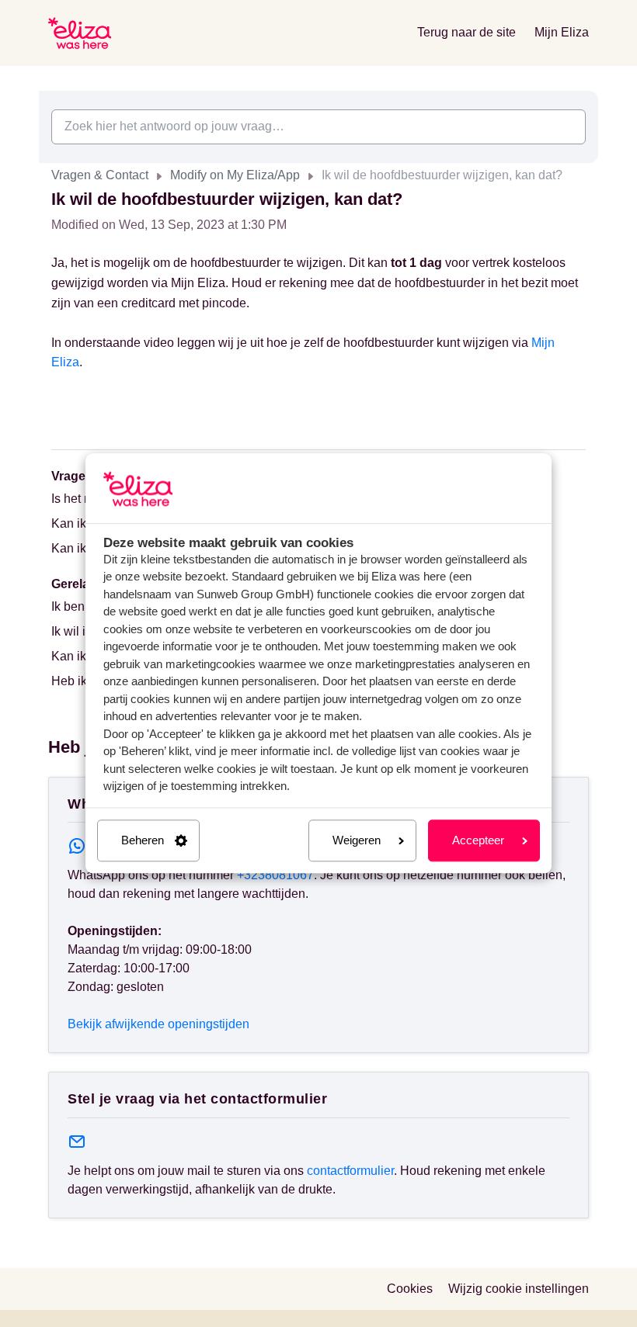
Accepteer (478, 840)
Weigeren (356, 840)
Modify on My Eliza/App (235, 175)
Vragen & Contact (99, 175)
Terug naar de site (466, 32)
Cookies (410, 1288)
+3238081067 (275, 875)
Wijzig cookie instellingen (518, 1288)
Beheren (142, 840)
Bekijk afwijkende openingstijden (158, 1024)
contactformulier (350, 1170)
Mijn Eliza (561, 32)
